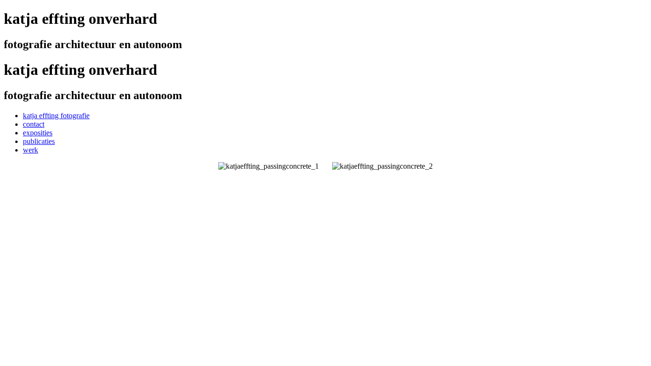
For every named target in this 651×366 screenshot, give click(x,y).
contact (33, 124)
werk (30, 150)
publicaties (39, 141)
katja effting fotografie (56, 116)
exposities (37, 133)
